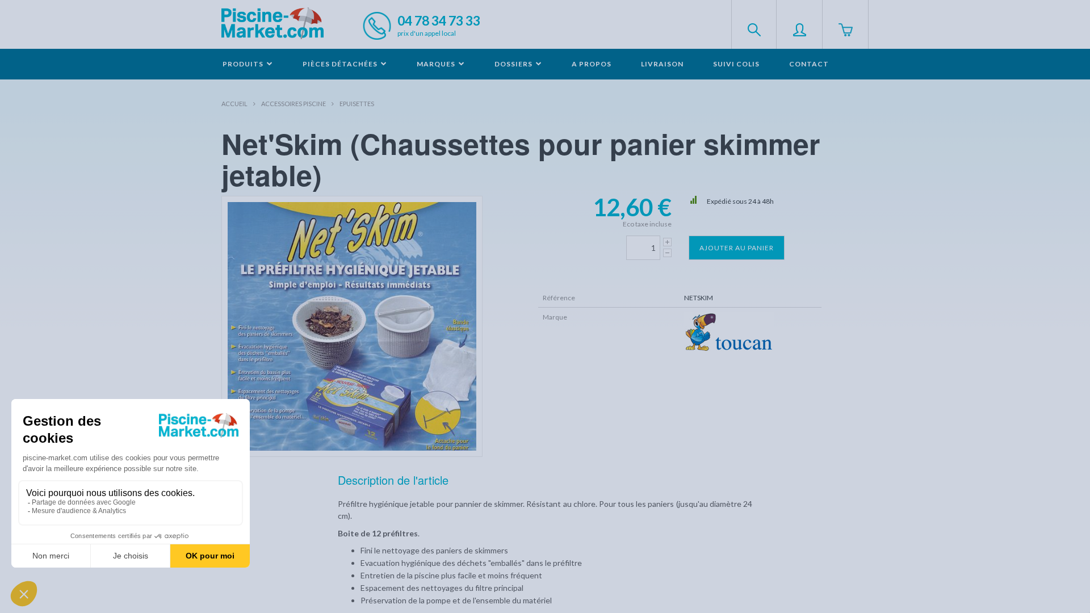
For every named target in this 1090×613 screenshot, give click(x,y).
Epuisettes (356, 103)
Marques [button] (437, 64)
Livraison (662, 64)
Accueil (234, 103)
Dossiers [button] (514, 64)
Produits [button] (244, 64)
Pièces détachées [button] (341, 64)
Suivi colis (736, 64)
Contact (809, 64)
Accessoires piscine (293, 103)
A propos (591, 64)
